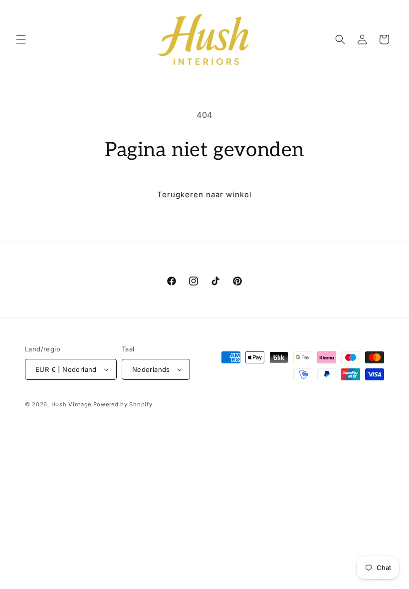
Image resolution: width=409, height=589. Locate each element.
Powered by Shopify (123, 404)
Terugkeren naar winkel (204, 194)
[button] (21, 39)
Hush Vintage (71, 404)
